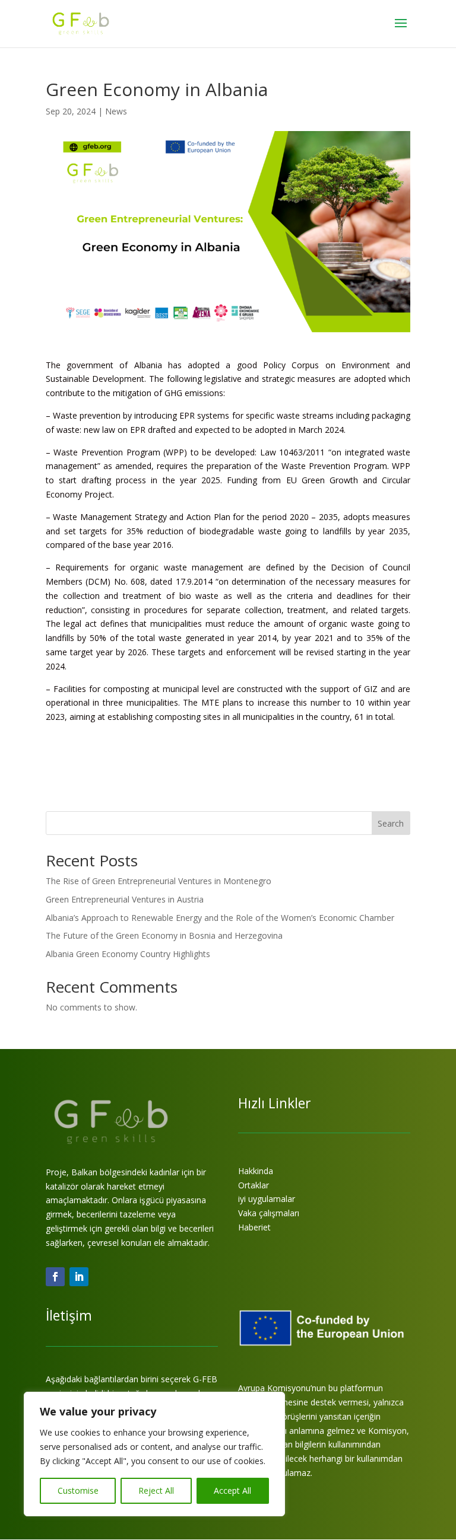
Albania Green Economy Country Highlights (128, 953)
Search (391, 823)
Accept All (232, 1490)
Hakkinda (255, 1170)
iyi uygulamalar (266, 1198)
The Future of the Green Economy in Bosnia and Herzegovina (164, 935)
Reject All (156, 1490)
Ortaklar (253, 1185)
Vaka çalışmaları (268, 1213)
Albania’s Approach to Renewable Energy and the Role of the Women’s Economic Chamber (220, 917)
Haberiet (254, 1227)
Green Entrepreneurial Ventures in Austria (125, 899)
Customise (78, 1490)
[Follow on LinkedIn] (78, 1276)
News (116, 111)
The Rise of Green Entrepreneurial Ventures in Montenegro (158, 881)
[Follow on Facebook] (55, 1276)
